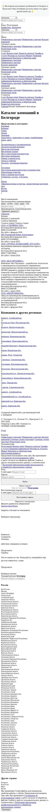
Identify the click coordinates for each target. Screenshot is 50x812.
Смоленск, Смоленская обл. (13, 360)
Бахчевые (5, 126)
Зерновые (5, 135)
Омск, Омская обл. (9, 383)
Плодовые (5, 168)
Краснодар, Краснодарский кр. (14, 332)
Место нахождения (9, 199)
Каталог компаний (9, 65)
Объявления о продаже (11, 39)
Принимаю (6, 810)
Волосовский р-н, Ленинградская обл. (17, 373)
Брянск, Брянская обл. (10, 406)
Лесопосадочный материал (13, 147)
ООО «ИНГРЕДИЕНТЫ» (12, 293)
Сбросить (5, 214)
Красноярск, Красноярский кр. (14, 341)
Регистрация (6, 446)
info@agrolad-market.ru (11, 453)
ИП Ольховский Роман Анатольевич (17, 235)
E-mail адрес (6, 472)
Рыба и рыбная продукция (12, 174)
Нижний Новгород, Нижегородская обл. (19, 346)
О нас (3, 53)
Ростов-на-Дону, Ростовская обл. (15, 323)
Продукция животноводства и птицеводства (20, 170)
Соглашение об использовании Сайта (17, 458)
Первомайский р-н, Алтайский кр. (16, 396)
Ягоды (4, 188)
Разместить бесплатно (10, 104)
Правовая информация (19, 449)
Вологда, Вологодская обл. (12, 327)
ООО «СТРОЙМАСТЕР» (12, 225)
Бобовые (5, 128)
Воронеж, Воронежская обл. (13, 336)
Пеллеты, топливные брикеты (14, 163)
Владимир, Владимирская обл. (14, 364)
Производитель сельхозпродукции (16, 209)
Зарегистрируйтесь (9, 506)
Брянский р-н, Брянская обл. (13, 401)
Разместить (11, 27)
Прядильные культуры (11, 172)
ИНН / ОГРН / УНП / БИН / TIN (15, 204)
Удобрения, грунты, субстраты (14, 177)
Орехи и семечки (8, 161)
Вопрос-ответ (12, 53)
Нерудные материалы (10, 156)
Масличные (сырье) (9, 151)
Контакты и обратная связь (24, 58)
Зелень (4, 133)
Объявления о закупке (31, 39)
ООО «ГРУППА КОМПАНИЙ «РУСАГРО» (20, 244)
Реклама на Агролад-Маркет (20, 56)
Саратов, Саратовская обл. (12, 387)
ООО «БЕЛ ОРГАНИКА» (12, 261)
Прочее (4, 191)
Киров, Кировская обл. (11, 350)
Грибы (4, 131)
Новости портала (26, 53)
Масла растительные (10, 149)
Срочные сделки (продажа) (22, 439)
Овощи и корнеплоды (10, 158)
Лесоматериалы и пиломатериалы (16, 144)
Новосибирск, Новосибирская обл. (16, 378)
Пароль (4, 474)
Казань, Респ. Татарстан (11, 355)
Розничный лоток (9, 49)
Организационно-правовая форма (16, 201)
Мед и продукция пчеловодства (15, 154)
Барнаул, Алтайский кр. (11, 318)
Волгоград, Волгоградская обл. (14, 369)
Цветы (4, 181)
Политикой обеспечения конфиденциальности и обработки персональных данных (22, 466)
